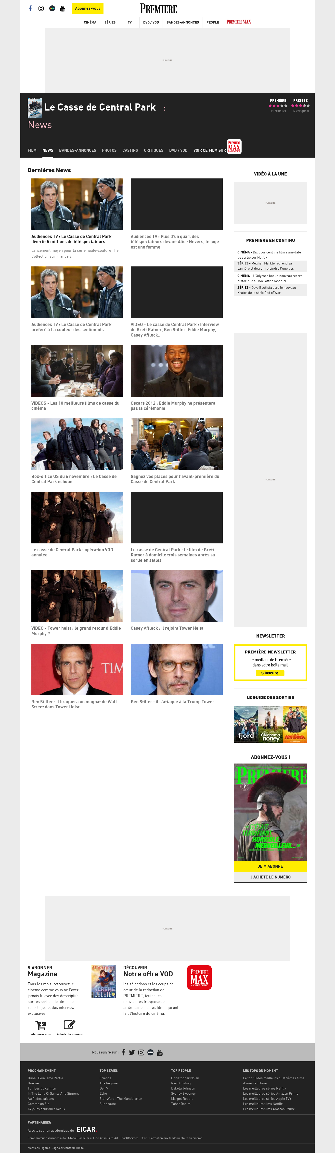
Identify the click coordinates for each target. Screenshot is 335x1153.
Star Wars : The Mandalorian (121, 1098)
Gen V (104, 1088)
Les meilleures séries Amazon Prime (270, 1093)
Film (32, 150)
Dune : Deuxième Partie (45, 1078)
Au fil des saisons (41, 1098)
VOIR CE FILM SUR (210, 150)
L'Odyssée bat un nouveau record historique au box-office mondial (270, 278)
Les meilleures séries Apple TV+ (267, 1098)
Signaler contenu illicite (68, 1148)
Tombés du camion (42, 1088)
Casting (130, 150)
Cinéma (90, 22)
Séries (110, 22)
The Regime (108, 1083)
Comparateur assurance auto (47, 1138)
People (212, 22)
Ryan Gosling (181, 1083)
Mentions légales (39, 1148)
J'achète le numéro (270, 877)
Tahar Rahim (181, 1104)
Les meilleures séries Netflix (264, 1088)
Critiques (153, 150)
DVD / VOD (151, 22)
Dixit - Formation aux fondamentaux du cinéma (171, 1138)
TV (130, 22)
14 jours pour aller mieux (46, 1109)
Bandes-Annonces (183, 22)
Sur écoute (108, 1104)
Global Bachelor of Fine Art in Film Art (93, 1138)
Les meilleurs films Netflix (263, 1104)
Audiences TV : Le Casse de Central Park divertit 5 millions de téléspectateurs (71, 239)
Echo (103, 1093)
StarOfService (129, 1138)
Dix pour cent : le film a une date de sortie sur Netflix (269, 254)
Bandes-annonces (77, 150)
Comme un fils (38, 1104)
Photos (109, 150)
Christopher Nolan (185, 1078)
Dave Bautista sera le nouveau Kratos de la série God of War (266, 290)
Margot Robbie (182, 1098)
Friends (105, 1078)
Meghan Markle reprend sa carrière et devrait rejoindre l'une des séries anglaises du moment (265, 266)
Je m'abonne (270, 866)
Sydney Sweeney (183, 1093)
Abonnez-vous (88, 8)
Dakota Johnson (183, 1088)
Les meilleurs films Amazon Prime (269, 1109)
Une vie (33, 1083)
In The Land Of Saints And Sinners (53, 1093)
